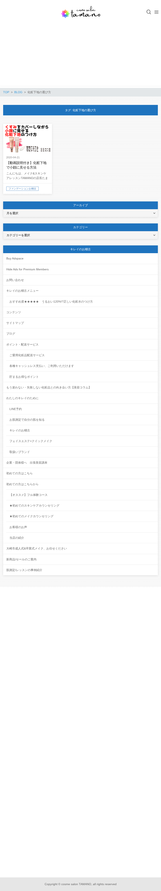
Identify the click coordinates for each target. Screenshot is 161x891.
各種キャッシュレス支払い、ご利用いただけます (41, 365)
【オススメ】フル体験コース (28, 494)
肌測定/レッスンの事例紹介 (24, 570)
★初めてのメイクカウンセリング (31, 516)
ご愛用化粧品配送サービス (27, 355)
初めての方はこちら (19, 473)
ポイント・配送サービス (22, 344)
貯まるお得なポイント (24, 376)
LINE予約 (15, 409)
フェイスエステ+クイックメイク (30, 441)
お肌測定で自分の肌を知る (27, 419)
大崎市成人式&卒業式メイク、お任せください (36, 548)
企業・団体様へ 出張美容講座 (26, 462)
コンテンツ (13, 312)
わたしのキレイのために (22, 398)
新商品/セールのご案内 (21, 559)
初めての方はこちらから (22, 484)
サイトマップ (15, 323)
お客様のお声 (18, 527)
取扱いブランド (19, 452)
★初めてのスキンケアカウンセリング (34, 505)
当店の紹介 (16, 537)
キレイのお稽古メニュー (22, 290)
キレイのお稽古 (19, 430)
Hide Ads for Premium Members (27, 269)
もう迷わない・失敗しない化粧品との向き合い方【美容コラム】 (48, 387)
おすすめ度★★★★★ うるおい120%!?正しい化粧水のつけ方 (51, 301)
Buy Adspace (14, 258)
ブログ (10, 333)
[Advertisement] (80, 56)
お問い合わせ (15, 280)
